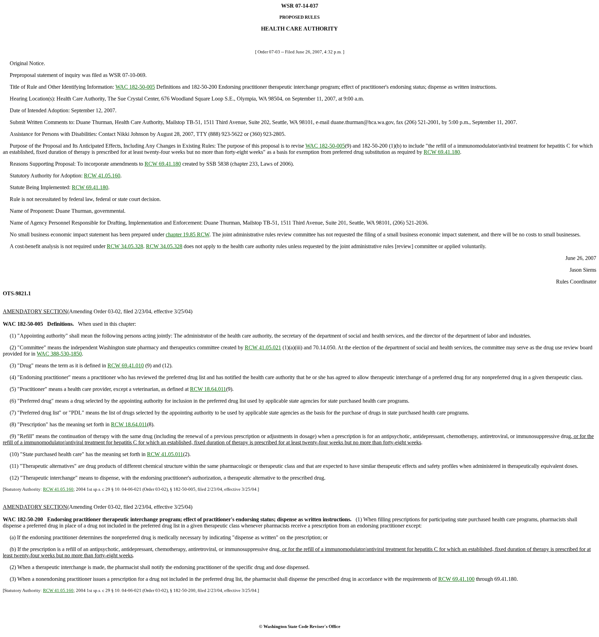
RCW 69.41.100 (456, 579)
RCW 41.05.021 (263, 347)
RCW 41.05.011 (165, 454)
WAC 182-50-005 (135, 87)
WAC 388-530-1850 (59, 354)
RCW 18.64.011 (208, 389)
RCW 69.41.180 (442, 152)
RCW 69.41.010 (125, 365)
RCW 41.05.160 (102, 175)
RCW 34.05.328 (125, 246)
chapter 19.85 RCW (187, 234)
